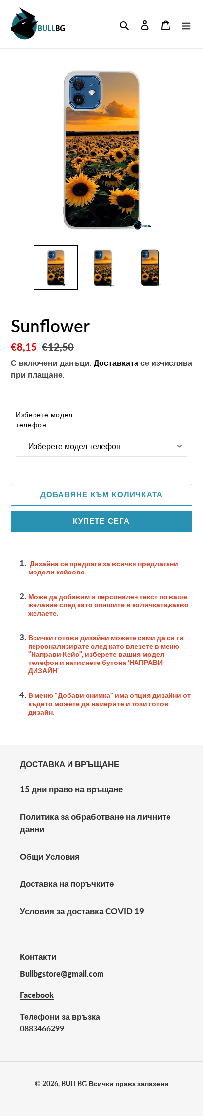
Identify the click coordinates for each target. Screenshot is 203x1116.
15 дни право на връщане (71, 789)
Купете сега (101, 520)
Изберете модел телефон (44, 419)
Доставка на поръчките (67, 883)
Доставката (116, 362)
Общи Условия (50, 856)
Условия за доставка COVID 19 (82, 911)
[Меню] (186, 24)
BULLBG (74, 1083)
